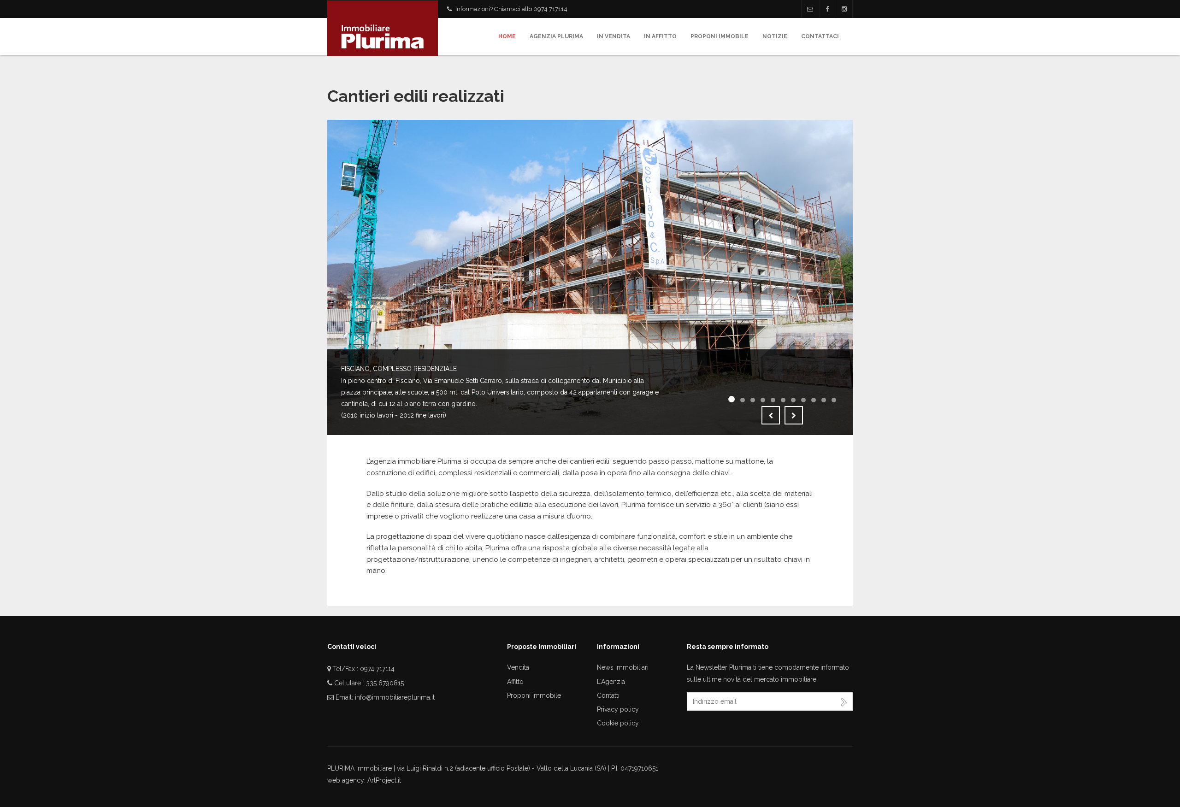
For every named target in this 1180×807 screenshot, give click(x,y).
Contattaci (820, 36)
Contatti (608, 695)
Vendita (518, 667)
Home (507, 36)
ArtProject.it (384, 780)
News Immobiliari (623, 667)
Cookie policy (618, 723)
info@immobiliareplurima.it (395, 697)
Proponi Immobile (719, 36)
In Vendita (613, 36)
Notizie (774, 36)
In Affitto (660, 36)
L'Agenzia (611, 681)
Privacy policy (618, 709)
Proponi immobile (534, 695)
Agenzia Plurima (556, 36)
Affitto (515, 681)
